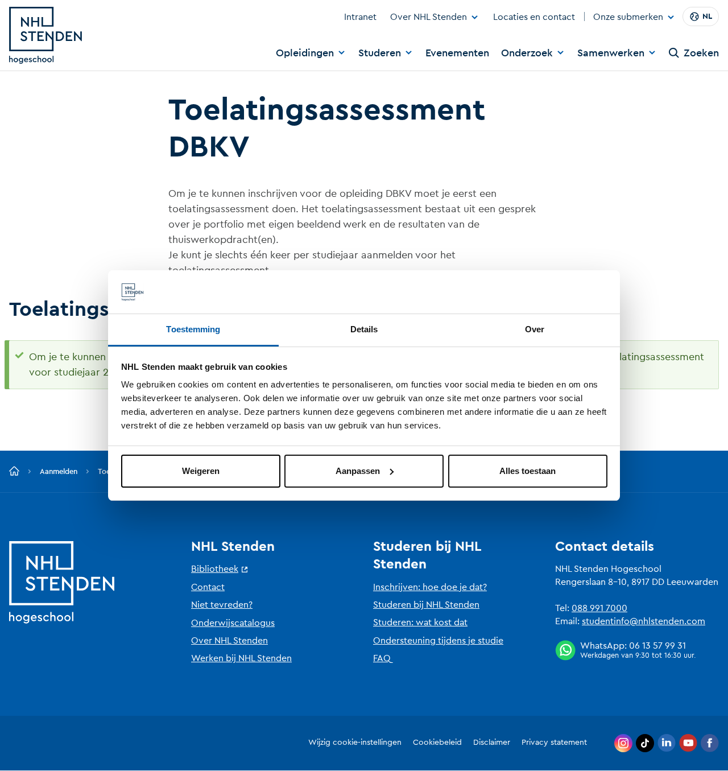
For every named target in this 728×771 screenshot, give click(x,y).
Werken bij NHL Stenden (241, 658)
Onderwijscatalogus (233, 623)
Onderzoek (527, 53)
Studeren (379, 53)
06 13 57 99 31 (657, 645)
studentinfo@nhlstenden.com (643, 621)
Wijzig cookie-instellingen (355, 743)
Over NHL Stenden (428, 17)
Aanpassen (358, 471)
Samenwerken (610, 53)
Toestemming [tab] (193, 329)
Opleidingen (305, 53)
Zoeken (701, 53)
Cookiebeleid (437, 743)
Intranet (360, 17)
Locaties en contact (534, 17)
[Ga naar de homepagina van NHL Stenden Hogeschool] (45, 35)
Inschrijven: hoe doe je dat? (430, 587)
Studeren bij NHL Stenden (426, 604)
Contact (208, 587)
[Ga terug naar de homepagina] (14, 471)
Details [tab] (364, 329)
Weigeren (201, 471)
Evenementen (457, 53)
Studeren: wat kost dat (420, 622)
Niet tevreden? (222, 604)
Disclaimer (491, 743)
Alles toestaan (527, 471)
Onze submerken (628, 18)
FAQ (382, 658)
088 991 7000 (599, 608)
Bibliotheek (214, 569)
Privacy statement (554, 743)
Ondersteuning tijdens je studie (438, 640)
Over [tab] (534, 329)
